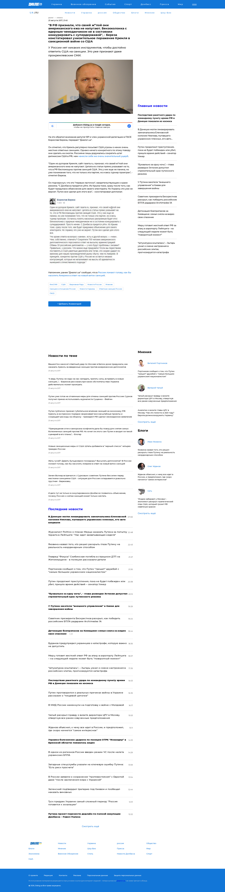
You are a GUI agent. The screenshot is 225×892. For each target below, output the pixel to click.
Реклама (77, 875)
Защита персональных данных (127, 875)
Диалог (51, 17)
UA (32, 12)
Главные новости (153, 106)
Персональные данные (97, 875)
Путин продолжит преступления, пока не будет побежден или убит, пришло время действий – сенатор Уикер (157, 152)
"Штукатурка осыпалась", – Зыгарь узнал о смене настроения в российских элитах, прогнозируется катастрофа (156, 248)
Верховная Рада (76, 284)
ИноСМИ (53, 284)
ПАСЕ (52, 293)
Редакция (48, 875)
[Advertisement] (90, 328)
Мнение (109, 284)
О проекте (33, 875)
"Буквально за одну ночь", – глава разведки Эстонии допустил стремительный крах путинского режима (156, 169)
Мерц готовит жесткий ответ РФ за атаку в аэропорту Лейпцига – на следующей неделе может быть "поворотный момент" (157, 230)
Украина (60, 17)
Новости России (95, 284)
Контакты (63, 875)
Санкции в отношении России (63, 289)
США (63, 284)
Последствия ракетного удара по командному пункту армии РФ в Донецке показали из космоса (156, 118)
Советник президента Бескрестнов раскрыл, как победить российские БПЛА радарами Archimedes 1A (157, 199)
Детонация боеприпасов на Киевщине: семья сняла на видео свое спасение (156, 214)
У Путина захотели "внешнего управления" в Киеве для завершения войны (154, 185)
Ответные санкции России (110, 289)
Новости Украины (87, 289)
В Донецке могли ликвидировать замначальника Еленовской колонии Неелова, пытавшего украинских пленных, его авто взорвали (156, 134)
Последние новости (65, 509)
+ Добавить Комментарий (69, 304)
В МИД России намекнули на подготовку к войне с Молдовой (86, 705)
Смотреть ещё (90, 826)
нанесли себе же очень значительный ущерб (103, 156)
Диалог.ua (121, 881)
